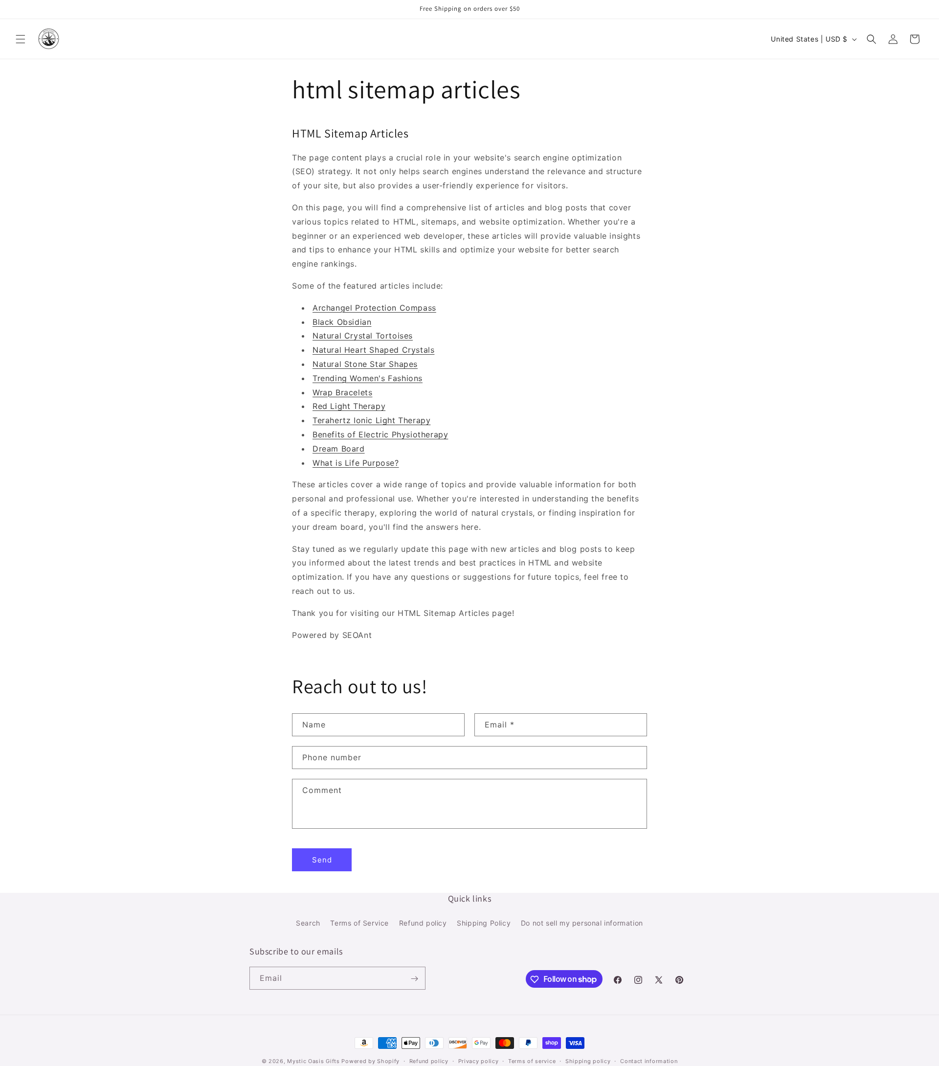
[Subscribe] (414, 978)
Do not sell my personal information (582, 922)
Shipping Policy (484, 922)
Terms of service (532, 1060)
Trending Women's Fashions (368, 378)
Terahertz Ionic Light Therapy (371, 420)
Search (308, 922)
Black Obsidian (342, 322)
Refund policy (423, 922)
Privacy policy (478, 1060)
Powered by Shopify (370, 1061)
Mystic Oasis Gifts (313, 1061)
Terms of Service (359, 922)
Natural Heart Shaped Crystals (373, 350)
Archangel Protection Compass (374, 308)
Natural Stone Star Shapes (365, 364)
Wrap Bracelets (342, 392)
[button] (20, 39)
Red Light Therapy (349, 406)
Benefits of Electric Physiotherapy (380, 434)
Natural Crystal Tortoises (363, 335)
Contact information (648, 1060)
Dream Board (339, 449)
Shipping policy (588, 1060)
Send (322, 859)
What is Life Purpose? (356, 463)
